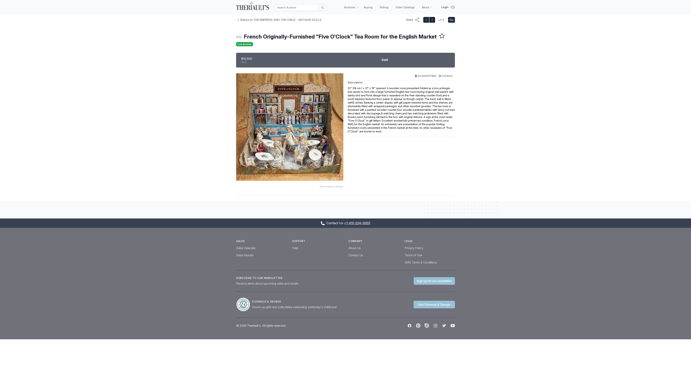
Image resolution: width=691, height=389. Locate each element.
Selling (384, 7)
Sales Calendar (246, 248)
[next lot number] (432, 20)
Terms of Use (413, 255)
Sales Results (245, 255)
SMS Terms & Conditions (421, 262)
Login (444, 7)
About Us (354, 248)
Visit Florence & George (434, 304)
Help (295, 248)
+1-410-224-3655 (357, 223)
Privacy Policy (414, 248)
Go (451, 20)
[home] (252, 6)
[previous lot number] (426, 20)
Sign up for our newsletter (434, 281)
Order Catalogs (405, 7)
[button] (289, 127)
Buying (368, 7)
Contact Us (355, 255)
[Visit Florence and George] (244, 304)
